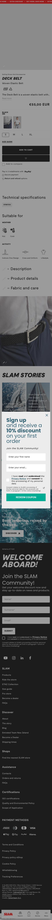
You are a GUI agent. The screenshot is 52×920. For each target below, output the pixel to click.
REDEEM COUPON (26, 497)
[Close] (46, 415)
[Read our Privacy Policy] (44, 488)
